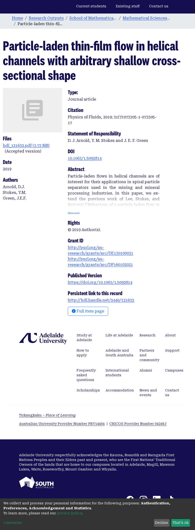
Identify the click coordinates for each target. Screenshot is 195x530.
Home (17, 18)
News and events (148, 392)
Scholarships (88, 390)
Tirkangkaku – (47, 415)
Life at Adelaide (119, 335)
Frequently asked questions (86, 375)
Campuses (174, 370)
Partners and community (149, 355)
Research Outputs (46, 18)
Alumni (146, 370)
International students (117, 372)
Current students (91, 6)
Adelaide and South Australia (119, 353)
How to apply (83, 353)
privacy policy (69, 513)
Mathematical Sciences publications (146, 18)
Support (172, 350)
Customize (12, 523)
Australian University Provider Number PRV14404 (62, 424)
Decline (161, 523)
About (170, 335)
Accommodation (120, 390)
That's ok (180, 523)
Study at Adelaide (84, 337)
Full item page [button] (90, 311)
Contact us (158, 6)
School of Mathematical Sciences (93, 18)
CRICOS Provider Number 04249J (137, 424)
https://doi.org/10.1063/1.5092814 (100, 282)
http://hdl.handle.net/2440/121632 (101, 300)
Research (148, 335)
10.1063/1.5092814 (85, 158)
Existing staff (128, 6)
